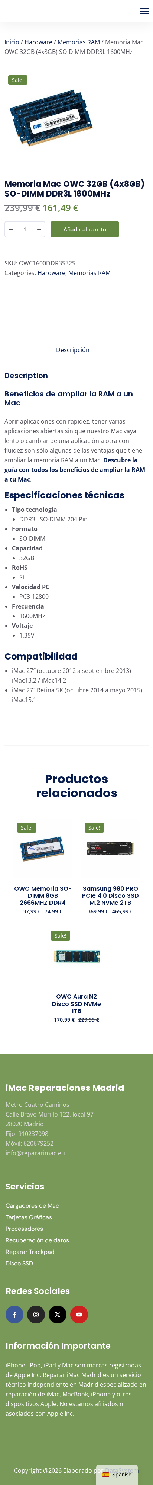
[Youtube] (79, 1314)
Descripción (72, 350)
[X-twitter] (57, 1314)
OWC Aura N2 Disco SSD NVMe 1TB (76, 1003)
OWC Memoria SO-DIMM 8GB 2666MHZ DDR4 (43, 895)
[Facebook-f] (14, 1314)
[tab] (72, 351)
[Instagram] (36, 1314)
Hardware (38, 42)
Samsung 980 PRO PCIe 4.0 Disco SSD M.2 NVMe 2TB (110, 895)
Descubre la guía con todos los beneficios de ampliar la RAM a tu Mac (74, 469)
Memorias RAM (79, 42)
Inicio (11, 42)
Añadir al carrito (85, 229)
